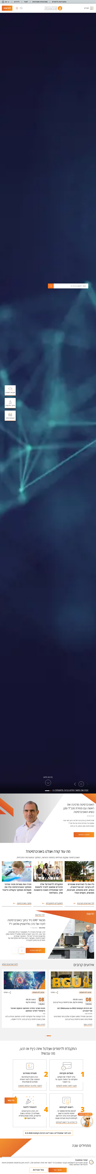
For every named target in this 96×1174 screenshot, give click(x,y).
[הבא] (75, 784)
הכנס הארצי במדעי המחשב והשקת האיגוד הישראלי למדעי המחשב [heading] (28, 1009)
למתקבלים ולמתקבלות (54, 903)
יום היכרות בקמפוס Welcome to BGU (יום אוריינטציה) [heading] (74, 1009)
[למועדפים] (16, 8)
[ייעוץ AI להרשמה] (87, 1121)
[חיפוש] (21, 8)
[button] (89, 8)
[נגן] (81, 784)
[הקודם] (87, 784)
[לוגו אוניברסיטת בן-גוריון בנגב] (53, 8)
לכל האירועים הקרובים (85, 903)
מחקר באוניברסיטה (24, 903)
